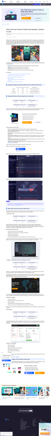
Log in (47, 1)
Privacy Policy (9, 433)
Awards (34, 424)
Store (44, 1)
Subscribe (30, 410)
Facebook (34, 425)
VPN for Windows (4, 387)
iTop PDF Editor (22, 425)
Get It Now (45, 433)
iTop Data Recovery (23, 424)
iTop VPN (7, 108)
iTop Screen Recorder (23, 423)
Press (33, 423)
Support (41, 420)
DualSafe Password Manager (24, 426)
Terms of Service (33, 434)
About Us (34, 420)
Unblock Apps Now (6, 360)
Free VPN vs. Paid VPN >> (15, 356)
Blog (5, 24)
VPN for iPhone (10, 142)
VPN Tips (8, 24)
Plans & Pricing (22, 429)
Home (3, 24)
